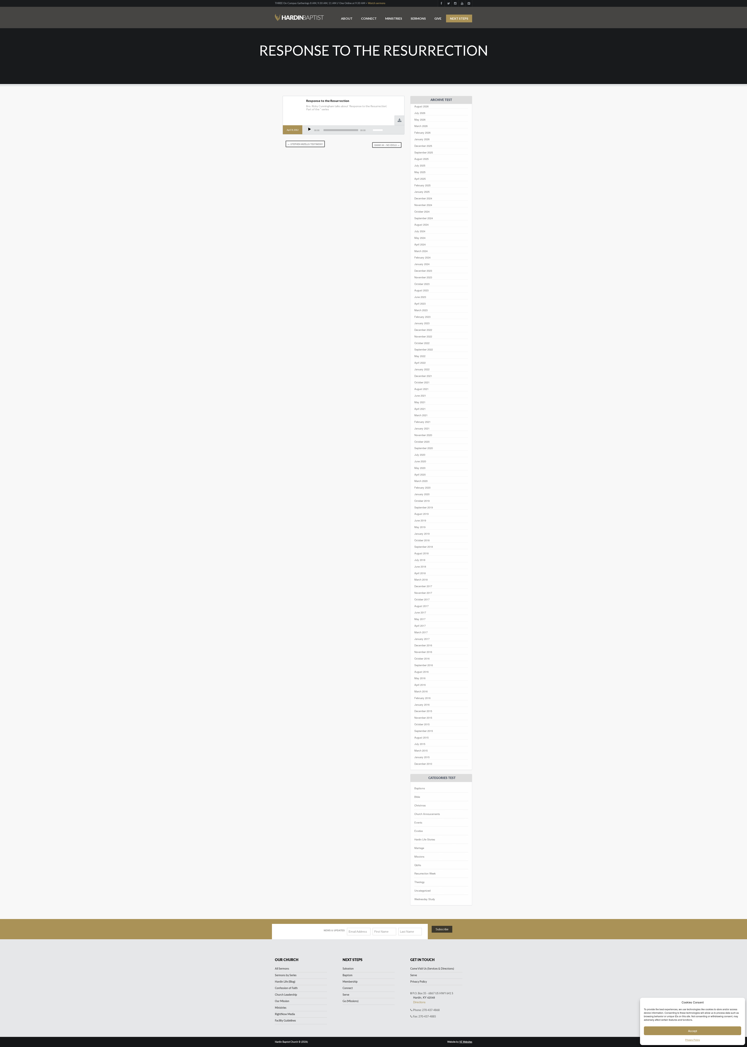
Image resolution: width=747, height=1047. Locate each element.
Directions (419, 1002)
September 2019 (423, 507)
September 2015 (423, 731)
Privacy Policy (692, 1039)
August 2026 (421, 106)
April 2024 (420, 244)
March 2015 (421, 750)
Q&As (417, 865)
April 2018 (420, 573)
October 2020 (422, 441)
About (346, 18)
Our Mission (282, 1001)
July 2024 (419, 231)
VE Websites (465, 1042)
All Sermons (282, 968)
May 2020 (419, 468)
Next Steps (459, 18)
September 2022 (423, 349)
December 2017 (423, 586)
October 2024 (422, 211)
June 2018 (420, 566)
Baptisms (419, 788)
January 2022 (422, 369)
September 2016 (423, 665)
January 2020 (422, 494)
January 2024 (422, 264)
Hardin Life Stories (424, 839)
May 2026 (419, 119)
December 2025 (423, 146)
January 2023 (422, 323)
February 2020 (422, 487)
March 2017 (421, 632)
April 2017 (420, 625)
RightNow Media (285, 1014)
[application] (345, 130)
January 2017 (422, 639)
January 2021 (422, 428)
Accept (692, 1031)
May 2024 (419, 238)
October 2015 (422, 724)
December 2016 (423, 645)
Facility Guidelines (285, 1020)
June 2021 (420, 395)
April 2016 (420, 685)
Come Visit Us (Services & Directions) (432, 968)
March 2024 (421, 251)
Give (437, 18)
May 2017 (419, 619)
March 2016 (421, 691)
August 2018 (421, 553)
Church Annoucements (427, 814)
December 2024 (423, 198)
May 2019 (419, 527)
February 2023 (422, 317)
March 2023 (421, 310)
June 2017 (420, 612)
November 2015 (423, 717)
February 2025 (422, 185)
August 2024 (421, 224)
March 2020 (421, 481)
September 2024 (423, 218)
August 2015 (421, 737)
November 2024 (423, 205)
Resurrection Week (425, 873)
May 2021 (419, 402)
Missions (419, 856)
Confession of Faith (286, 988)
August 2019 (421, 514)
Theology (419, 882)
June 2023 (420, 297)
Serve (346, 995)
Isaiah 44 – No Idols (386, 144)
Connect (369, 18)
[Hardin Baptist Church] (299, 15)
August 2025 (421, 159)
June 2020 (420, 461)
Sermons (418, 18)
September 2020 (423, 448)
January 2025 (422, 192)
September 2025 (423, 152)
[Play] (309, 129)
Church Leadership (286, 995)
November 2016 (423, 652)
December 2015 (423, 711)
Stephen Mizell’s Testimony (305, 143)
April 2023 (420, 303)
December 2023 (423, 270)
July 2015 (419, 744)
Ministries (393, 18)
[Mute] (369, 129)
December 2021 (423, 376)
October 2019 (422, 501)
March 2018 (421, 579)
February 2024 (422, 257)
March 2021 (421, 415)
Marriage (419, 848)
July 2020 (419, 454)
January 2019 (422, 533)
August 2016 (421, 672)
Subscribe (442, 929)
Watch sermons (376, 3)
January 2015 (422, 757)
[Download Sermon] (400, 120)
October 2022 (422, 343)
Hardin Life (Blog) (285, 981)
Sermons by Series (285, 975)
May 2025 (419, 172)
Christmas (420, 805)
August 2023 (421, 290)
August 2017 (421, 606)
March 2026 (421, 126)
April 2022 (420, 362)
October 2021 (422, 382)
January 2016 (422, 704)
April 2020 (420, 474)
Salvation (348, 968)
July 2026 (419, 113)
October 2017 (422, 599)
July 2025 (419, 165)
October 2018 (422, 540)
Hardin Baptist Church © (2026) (291, 1042)
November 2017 (423, 593)
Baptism (347, 975)
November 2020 (423, 435)
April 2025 (420, 178)
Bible (417, 797)
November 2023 (423, 277)
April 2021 (420, 409)
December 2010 (423, 764)
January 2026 (422, 139)
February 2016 (422, 698)
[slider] (378, 129)
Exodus (418, 831)
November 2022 (423, 336)
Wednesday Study (424, 899)
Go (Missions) (351, 1001)
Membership (350, 981)
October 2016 (422, 658)
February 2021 (422, 422)
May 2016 (419, 678)
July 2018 (419, 560)
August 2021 (421, 389)
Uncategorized (422, 890)
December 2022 (423, 330)
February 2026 (422, 132)
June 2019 (420, 520)
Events (418, 822)
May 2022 (419, 356)
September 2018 (423, 546)
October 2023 (422, 284)
